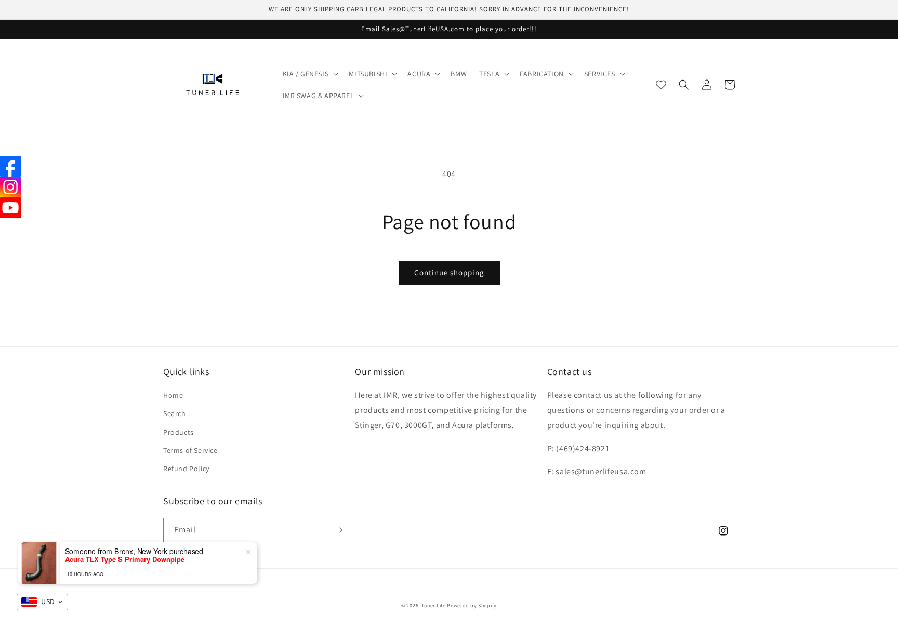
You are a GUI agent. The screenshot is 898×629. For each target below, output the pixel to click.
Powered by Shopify (472, 605)
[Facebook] (10, 166)
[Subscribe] (338, 530)
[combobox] (42, 602)
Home (173, 395)
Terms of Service (190, 450)
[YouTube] (10, 207)
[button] (309, 74)
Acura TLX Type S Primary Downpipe (124, 559)
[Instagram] (10, 187)
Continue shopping (449, 272)
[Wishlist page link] (661, 84)
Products (178, 432)
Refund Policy (186, 468)
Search (174, 413)
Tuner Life (433, 605)
